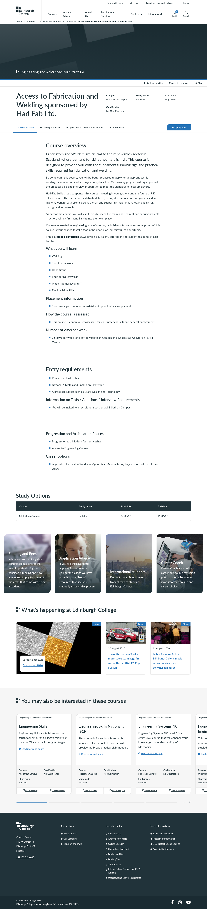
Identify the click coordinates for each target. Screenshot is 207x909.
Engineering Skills (33, 726)
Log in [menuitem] (186, 2)
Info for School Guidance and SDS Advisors (124, 870)
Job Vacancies (114, 864)
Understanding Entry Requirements (124, 877)
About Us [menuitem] (88, 14)
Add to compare (180, 83)
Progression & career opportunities (85, 127)
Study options (117, 127)
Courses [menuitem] (52, 14)
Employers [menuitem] (136, 14)
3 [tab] (96, 802)
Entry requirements (50, 127)
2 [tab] (64, 802)
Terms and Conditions (163, 833)
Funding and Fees (116, 854)
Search (186, 15)
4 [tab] (129, 802)
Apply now (179, 128)
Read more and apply (33, 748)
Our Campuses (70, 838)
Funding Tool (114, 859)
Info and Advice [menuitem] (67, 14)
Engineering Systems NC (158, 726)
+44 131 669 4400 (25, 857)
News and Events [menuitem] (115, 2)
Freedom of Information (164, 838)
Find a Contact (70, 833)
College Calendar (116, 843)
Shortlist (175, 13)
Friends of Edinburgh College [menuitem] (159, 2)
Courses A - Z (114, 833)
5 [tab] (161, 802)
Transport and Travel (72, 843)
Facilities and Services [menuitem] (108, 14)
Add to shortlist (154, 83)
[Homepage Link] (36, 826)
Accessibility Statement (163, 848)
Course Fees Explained (118, 848)
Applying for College (117, 838)
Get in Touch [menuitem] (134, 2)
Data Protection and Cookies (166, 843)
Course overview (25, 127)
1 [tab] (31, 802)
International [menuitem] (155, 14)
